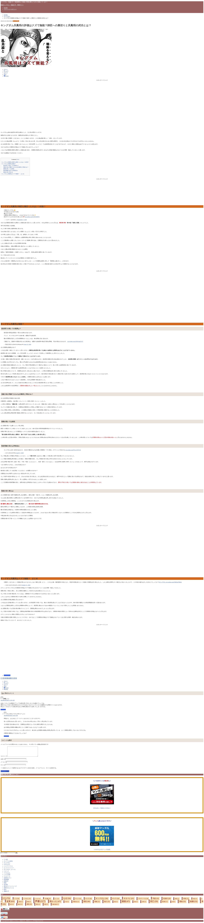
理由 (182, 901)
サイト (2, 765)
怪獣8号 (6, 881)
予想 (156, 898)
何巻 (186, 898)
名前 (3, 759)
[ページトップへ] (1, 906)
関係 (46, 904)
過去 (38, 904)
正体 (144, 901)
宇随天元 (76, 901)
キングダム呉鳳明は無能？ (9, 163)
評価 (15, 678)
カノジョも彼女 (8, 861)
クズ (2, 678)
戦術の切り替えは (8, 172)
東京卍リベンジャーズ (10, 886)
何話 (195, 898)
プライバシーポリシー (10, 9)
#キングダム (162, 582)
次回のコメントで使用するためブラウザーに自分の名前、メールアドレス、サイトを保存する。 (30, 768)
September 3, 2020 (22, 219)
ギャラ (115, 898)
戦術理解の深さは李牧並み (10, 170)
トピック (6, 871)
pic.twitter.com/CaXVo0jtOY (32, 216)
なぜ (67, 898)
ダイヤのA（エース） (10, 869)
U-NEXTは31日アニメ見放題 (102, 849)
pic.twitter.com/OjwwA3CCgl (73, 450)
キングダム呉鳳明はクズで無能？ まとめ (13, 173)
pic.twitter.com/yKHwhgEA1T (75, 341)
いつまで (37, 898)
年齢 (97, 901)
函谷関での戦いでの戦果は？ (11, 165)
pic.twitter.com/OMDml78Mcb (174, 582)
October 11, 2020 (26, 585)
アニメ (78, 898)
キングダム (7, 675)
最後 (126, 901)
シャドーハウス (8, 866)
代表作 (167, 898)
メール (3, 762)
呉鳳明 (5, 678)
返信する (3, 709)
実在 (86, 901)
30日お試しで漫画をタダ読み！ (102, 808)
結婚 (193, 901)
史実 (10, 901)
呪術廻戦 (6, 879)
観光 (5, 889)
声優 (40, 901)
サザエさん (7, 864)
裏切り (12, 678)
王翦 (173, 901)
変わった (55, 901)
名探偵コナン (7, 878)
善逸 (29, 901)
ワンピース (7, 876)
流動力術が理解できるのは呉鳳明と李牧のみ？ (15, 167)
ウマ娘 (6, 859)
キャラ (88, 898)
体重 (177, 898)
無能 (8, 678)
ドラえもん (7, 872)
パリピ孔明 (7, 874)
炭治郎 (165, 901)
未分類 (6, 884)
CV (6, 898)
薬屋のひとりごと (9, 888)
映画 (5, 883)
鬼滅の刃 (6, 891)
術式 (12, 904)
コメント (4, 756)
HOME (6, 8)
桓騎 (136, 901)
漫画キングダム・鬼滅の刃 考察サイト (12, 5)
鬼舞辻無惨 (55, 904)
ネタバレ (129, 898)
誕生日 (20, 904)
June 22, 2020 (27, 344)
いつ (16, 898)
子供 (67, 901)
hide (18, 159)
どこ (57, 898)
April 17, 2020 (20, 453)
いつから (27, 898)
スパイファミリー (9, 867)
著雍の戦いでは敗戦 (8, 168)
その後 (48, 898)
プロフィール (143, 898)
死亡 (154, 901)
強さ (107, 901)
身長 (29, 904)
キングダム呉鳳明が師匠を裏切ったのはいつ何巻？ (15, 162)
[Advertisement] (102, 105)
